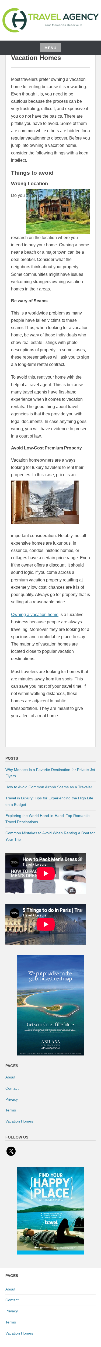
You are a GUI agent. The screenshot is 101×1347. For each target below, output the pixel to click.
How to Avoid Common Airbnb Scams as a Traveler (48, 787)
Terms (10, 1110)
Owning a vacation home (34, 614)
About (10, 1077)
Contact (12, 1088)
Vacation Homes (19, 1121)
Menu (50, 48)
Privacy (11, 1099)
